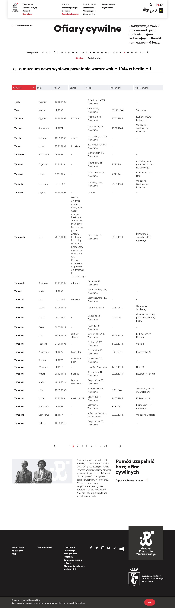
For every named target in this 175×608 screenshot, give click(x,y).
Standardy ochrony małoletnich (74, 568)
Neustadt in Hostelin (145, 373)
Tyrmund (18, 118)
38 (105, 446)
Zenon (42, 327)
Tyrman (18, 128)
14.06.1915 (60, 335)
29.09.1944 (117, 415)
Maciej (42, 382)
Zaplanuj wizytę (30, 7)
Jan (40, 237)
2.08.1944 (117, 307)
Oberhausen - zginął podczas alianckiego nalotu (146, 317)
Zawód (73, 88)
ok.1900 (59, 110)
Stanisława (44, 415)
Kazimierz (43, 283)
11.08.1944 (117, 344)
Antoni (42, 373)
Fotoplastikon (108, 4)
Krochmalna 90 (143, 352)
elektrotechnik (78, 398)
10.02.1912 (60, 423)
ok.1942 (59, 367)
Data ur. (57, 88)
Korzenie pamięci (70, 7)
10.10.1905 (60, 192)
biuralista (75, 146)
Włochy (91, 192)
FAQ (14, 554)
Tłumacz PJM (45, 547)
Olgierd (42, 192)
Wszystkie (32, 53)
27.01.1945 (117, 118)
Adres (88, 88)
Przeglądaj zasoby (70, 14)
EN (161, 4)
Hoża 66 (140, 367)
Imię (39, 88)
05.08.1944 (117, 237)
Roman (42, 360)
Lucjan (42, 398)
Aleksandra (44, 406)
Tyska (17, 102)
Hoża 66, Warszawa (97, 367)
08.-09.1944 (117, 110)
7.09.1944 (117, 164)
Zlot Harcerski (89, 4)
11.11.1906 (60, 283)
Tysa (16, 110)
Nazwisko (17, 88)
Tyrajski (18, 164)
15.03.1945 (117, 335)
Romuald (43, 138)
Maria (41, 291)
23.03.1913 (60, 382)
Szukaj (79, 58)
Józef (41, 146)
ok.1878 (59, 360)
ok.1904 (59, 406)
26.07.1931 (60, 317)
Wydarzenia (107, 7)
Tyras (17, 146)
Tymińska (19, 406)
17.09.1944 (117, 367)
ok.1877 (59, 415)
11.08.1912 (60, 307)
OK (149, 602)
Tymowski (19, 237)
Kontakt (26, 11)
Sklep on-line (89, 14)
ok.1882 (59, 291)
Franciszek (44, 154)
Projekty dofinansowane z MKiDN (73, 559)
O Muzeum (69, 547)
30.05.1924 (60, 327)
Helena (42, 423)
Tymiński (19, 299)
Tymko (17, 291)
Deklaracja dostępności (70, 552)
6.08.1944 (117, 352)
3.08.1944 (117, 406)
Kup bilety (27, 14)
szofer (74, 138)
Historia (65, 4)
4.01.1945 (117, 174)
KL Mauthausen (143, 398)
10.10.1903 (60, 118)
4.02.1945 (117, 317)
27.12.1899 (60, 146)
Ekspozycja (28, 4)
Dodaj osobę (94, 58)
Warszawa (141, 110)
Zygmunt (43, 102)
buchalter (75, 118)
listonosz (75, 299)
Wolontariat (88, 7)
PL (157, 4)
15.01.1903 (60, 390)
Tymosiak (19, 283)
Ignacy (42, 110)
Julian (41, 317)
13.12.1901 (60, 398)
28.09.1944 (117, 128)
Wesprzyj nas (89, 11)
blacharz (75, 373)
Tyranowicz (20, 154)
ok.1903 (59, 154)
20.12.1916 (60, 373)
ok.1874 (59, 128)
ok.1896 (59, 352)
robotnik (75, 283)
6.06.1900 (60, 174)
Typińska (19, 184)
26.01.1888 (60, 237)
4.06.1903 (60, 299)
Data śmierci (115, 88)
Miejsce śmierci (141, 88)
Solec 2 (140, 344)
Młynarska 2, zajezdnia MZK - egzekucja (144, 237)
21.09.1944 (117, 184)
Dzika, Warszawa (96, 307)
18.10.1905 (60, 102)
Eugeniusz (43, 164)
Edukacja (66, 11)
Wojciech (43, 367)
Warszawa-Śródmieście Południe (142, 128)
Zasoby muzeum (23, 25)
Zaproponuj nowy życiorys (130, 480)
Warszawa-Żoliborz (145, 415)
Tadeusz (43, 344)
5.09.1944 (117, 390)
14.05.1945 (117, 398)
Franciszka (44, 184)
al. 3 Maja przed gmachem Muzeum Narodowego (145, 164)
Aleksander (44, 128)
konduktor (76, 352)
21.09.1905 (60, 344)
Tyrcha (17, 138)
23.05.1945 (117, 373)
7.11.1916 (60, 164)
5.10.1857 (60, 184)
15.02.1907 (60, 138)
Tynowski (19, 192)
